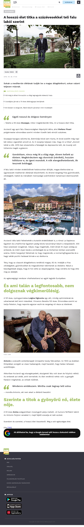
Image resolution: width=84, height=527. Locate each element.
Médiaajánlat (11, 487)
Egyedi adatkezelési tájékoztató (18, 483)
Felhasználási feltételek (16, 479)
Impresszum (11, 475)
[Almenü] (15, 2)
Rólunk (9, 470)
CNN (9, 427)
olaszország (28, 7)
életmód (17, 7)
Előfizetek (68, 2)
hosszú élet (40, 7)
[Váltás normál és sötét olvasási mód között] (59, 2)
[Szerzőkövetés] (16, 72)
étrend (51, 7)
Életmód (9, 11)
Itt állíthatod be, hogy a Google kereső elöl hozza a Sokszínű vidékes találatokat (44, 433)
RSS (8, 462)
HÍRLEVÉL (10, 466)
